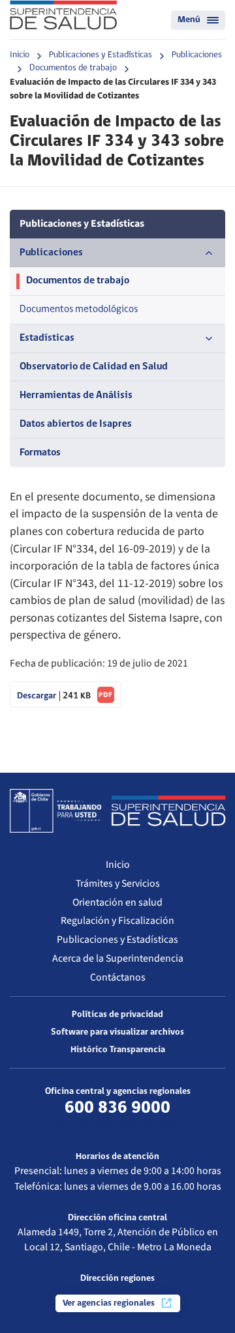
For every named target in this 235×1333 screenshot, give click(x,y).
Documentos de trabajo (73, 68)
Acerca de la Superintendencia (117, 958)
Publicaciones (197, 55)
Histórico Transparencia (117, 1050)
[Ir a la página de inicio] (63, 15)
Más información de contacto (118, 1126)
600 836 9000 (117, 1108)
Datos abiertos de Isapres (76, 424)
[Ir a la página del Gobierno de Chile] (55, 810)
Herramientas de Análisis (76, 395)
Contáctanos (118, 977)
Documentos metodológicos (79, 309)
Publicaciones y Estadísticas (100, 55)
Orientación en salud (117, 902)
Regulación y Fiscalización (117, 920)
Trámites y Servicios (118, 883)
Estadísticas (47, 338)
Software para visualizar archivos (117, 1032)
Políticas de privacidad (117, 1015)
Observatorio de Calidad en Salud (94, 367)
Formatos (40, 453)
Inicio (19, 55)
